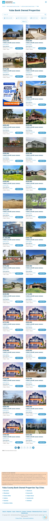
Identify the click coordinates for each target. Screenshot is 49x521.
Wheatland (6, 493)
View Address (6, 46)
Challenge (29, 500)
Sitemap (29, 511)
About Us (18, 511)
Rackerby (6, 500)
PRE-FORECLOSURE (22, 18)
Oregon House (30, 495)
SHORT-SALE (35, 18)
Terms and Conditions (28, 518)
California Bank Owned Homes (28, 6)
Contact (24, 511)
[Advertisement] (24, 462)
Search (4, 511)
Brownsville (29, 493)
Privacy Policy (19, 518)
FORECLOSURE (8, 18)
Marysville (6, 490)
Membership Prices (37, 511)
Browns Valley (7, 495)
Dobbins (6, 498)
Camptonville (29, 498)
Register (9, 511)
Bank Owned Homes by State (13, 6)
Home (3, 6)
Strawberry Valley (8, 503)
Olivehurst (29, 490)
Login (13, 511)
